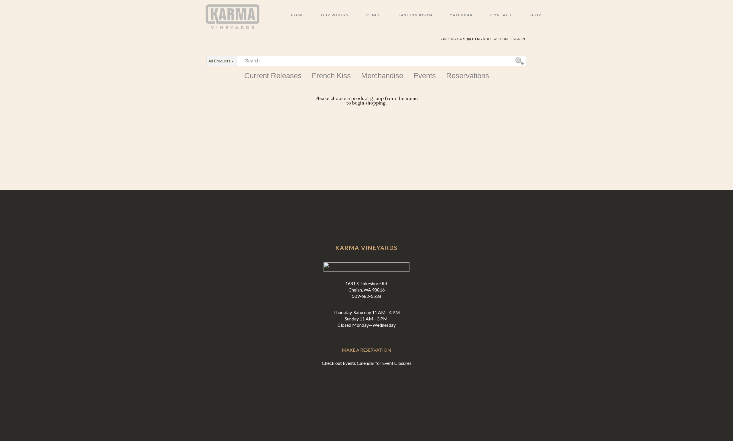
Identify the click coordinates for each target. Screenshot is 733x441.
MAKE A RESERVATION (366, 350)
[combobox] (221, 61)
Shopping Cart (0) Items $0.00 (465, 39)
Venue (373, 15)
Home (297, 15)
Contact (501, 15)
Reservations (467, 75)
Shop (535, 15)
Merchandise (382, 75)
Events (424, 75)
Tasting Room (415, 15)
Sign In (519, 39)
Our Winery (335, 15)
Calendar (461, 15)
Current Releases (273, 75)
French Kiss (331, 75)
